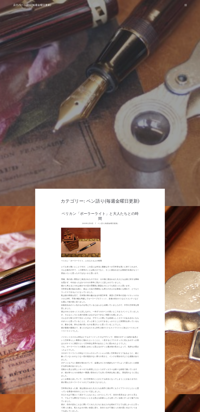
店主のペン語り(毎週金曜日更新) (32, 5)
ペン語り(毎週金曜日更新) (108, 223)
